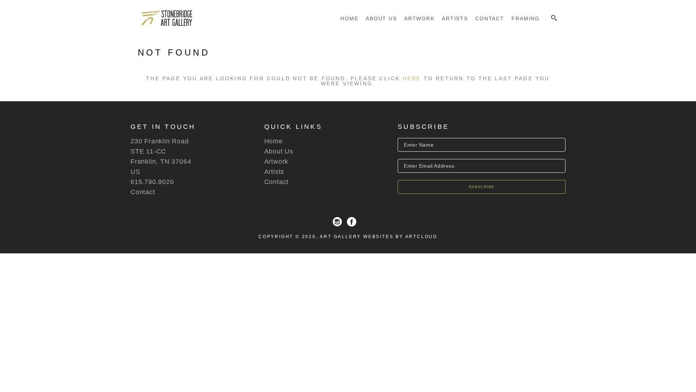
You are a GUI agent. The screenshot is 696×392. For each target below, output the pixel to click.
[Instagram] (337, 221)
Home (273, 141)
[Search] (554, 18)
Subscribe (482, 187)
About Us (278, 151)
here (412, 78)
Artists (274, 171)
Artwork (276, 161)
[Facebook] (351, 221)
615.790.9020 (152, 182)
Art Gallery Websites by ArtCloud (379, 236)
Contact (142, 192)
